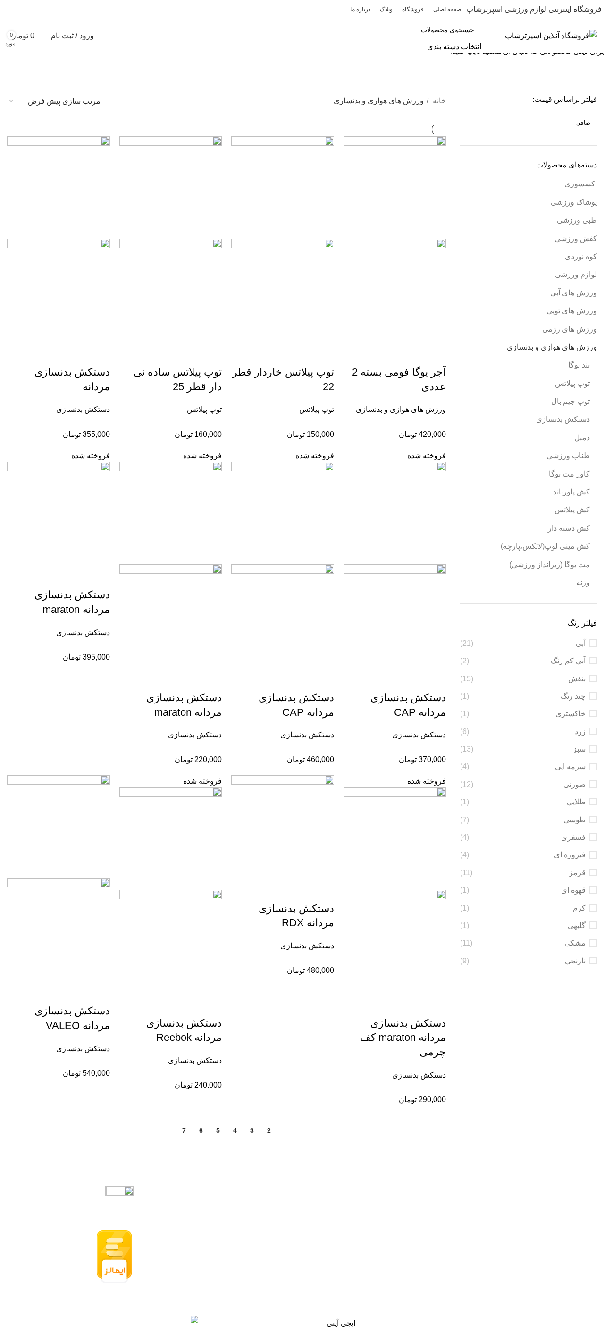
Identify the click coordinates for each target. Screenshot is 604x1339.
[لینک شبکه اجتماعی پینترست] (40, 9)
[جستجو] (378, 36)
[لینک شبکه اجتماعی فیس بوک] (62, 9)
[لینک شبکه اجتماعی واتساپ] (18, 9)
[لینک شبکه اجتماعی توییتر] (51, 9)
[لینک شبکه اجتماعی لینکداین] (29, 9)
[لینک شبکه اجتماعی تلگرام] (7, 9)
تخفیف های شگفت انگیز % (53, 63)
